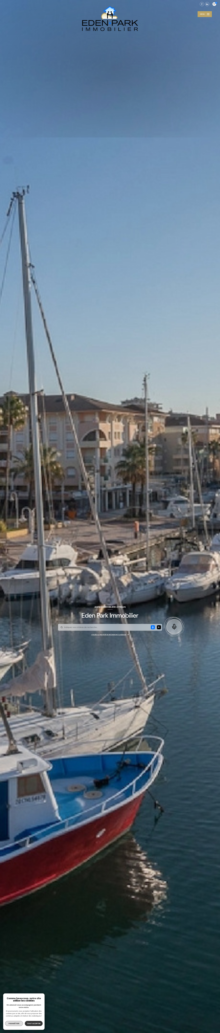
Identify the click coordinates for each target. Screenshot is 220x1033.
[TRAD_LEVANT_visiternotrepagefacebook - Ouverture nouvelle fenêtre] (202, 4)
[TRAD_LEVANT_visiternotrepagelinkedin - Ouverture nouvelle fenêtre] (207, 4)
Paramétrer (14, 1023)
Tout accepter (33, 1023)
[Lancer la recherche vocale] (174, 626)
